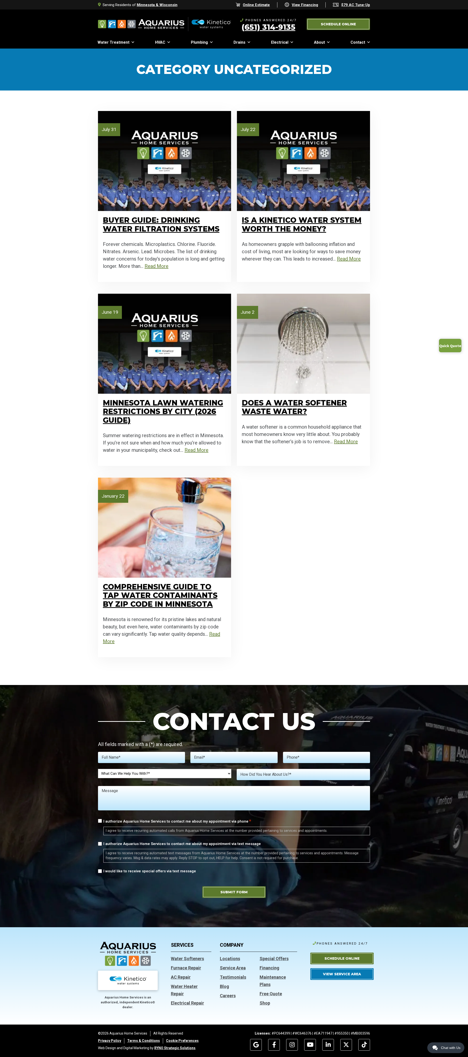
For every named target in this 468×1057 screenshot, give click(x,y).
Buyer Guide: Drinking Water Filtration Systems (161, 224)
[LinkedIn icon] (328, 1045)
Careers (228, 995)
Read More (156, 266)
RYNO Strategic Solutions (174, 1048)
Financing (269, 967)
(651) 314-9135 (268, 27)
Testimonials (233, 977)
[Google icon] (256, 1045)
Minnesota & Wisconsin (157, 5)
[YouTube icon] (310, 1045)
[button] (338, 24)
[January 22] (164, 527)
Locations (230, 958)
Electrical (279, 42)
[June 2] (303, 343)
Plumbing (199, 42)
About (319, 42)
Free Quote (271, 993)
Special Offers (274, 958)
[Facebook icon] (274, 1045)
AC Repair (181, 977)
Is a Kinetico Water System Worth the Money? (301, 224)
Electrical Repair (187, 1003)
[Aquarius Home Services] (164, 24)
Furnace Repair (186, 967)
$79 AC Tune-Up (355, 5)
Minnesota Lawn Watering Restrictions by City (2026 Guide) (163, 411)
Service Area (233, 967)
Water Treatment (113, 42)
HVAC (160, 42)
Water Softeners (187, 958)
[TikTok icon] (364, 1045)
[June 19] (164, 343)
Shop (265, 1003)
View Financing (305, 5)
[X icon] (346, 1045)
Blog (224, 986)
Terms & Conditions (143, 1041)
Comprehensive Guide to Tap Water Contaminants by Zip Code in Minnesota (160, 595)
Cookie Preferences (182, 1041)
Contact (358, 42)
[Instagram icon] (292, 1045)
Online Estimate (256, 5)
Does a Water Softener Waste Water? (294, 407)
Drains (239, 42)
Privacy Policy (109, 1041)
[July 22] (303, 161)
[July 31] (164, 161)
